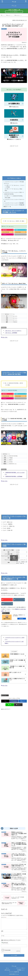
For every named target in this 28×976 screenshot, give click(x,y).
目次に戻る (4, 337)
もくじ (15, 178)
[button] (18, 704)
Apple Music (4, 229)
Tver (14, 599)
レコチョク (4, 234)
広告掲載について (20, 970)
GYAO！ (3, 603)
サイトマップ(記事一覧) (14, 972)
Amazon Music (18, 232)
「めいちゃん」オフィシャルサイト (13, 330)
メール (2, 935)
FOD (2, 599)
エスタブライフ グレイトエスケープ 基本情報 (14, 203)
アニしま (14, 1)
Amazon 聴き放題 (5, 232)
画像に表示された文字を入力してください (11, 940)
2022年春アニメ (5, 695)
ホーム (7, 968)
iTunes (16, 229)
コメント (3, 917)
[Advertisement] (14, 161)
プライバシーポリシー (20, 968)
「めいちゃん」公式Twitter (11, 332)
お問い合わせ (7, 970)
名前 (2, 931)
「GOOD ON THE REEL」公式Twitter (13, 476)
